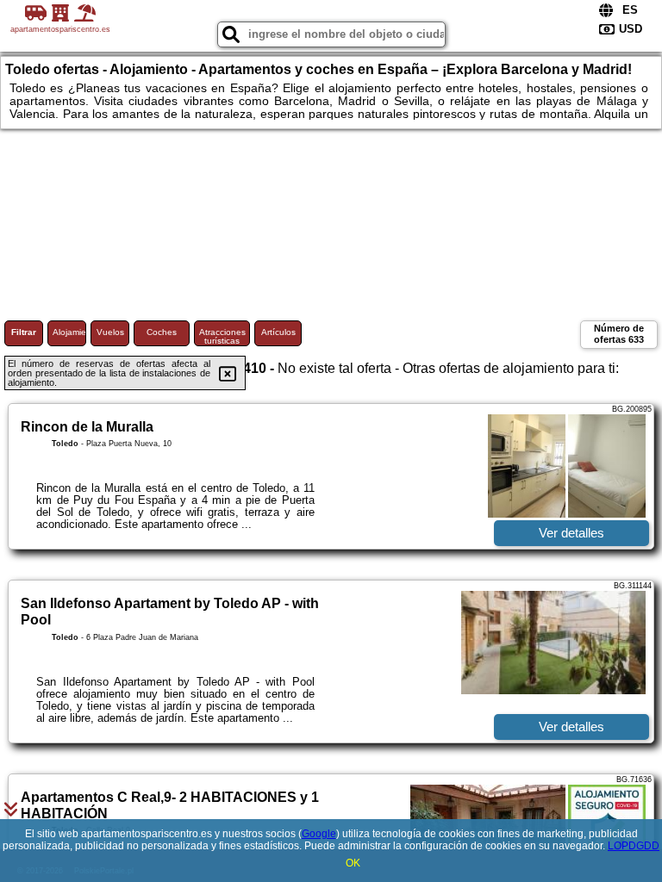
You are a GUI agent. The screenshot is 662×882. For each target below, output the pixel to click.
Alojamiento (69, 332)
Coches (162, 332)
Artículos (278, 332)
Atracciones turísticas (222, 336)
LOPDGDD (633, 846)
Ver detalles (571, 532)
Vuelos (110, 332)
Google (319, 834)
